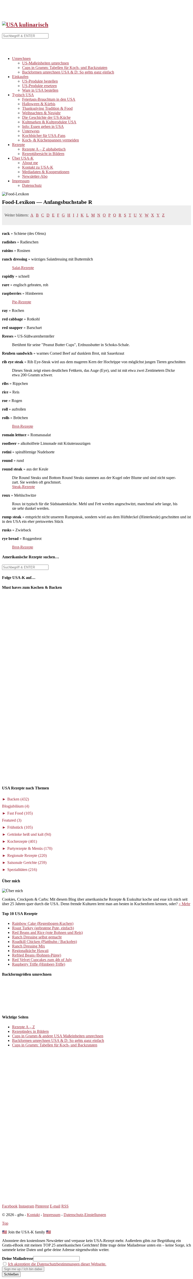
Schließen (11, 1274)
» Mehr (184, 904)
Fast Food (20, 813)
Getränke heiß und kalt (29, 834)
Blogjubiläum (15, 806)
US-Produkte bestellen (40, 81)
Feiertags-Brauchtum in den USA (48, 99)
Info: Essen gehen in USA (43, 126)
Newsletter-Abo (34, 176)
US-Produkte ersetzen (39, 86)
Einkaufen (20, 77)
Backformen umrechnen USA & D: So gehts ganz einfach (68, 72)
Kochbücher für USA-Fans (43, 135)
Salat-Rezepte (23, 268)
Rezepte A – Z (23, 1027)
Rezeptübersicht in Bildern (43, 154)
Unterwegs (30, 131)
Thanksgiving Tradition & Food (47, 108)
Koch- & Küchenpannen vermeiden (50, 140)
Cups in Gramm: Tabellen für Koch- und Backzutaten (64, 67)
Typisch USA (23, 95)
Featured (11, 820)
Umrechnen (21, 58)
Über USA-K (23, 158)
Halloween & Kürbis (38, 104)
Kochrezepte (22, 841)
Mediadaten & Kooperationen (45, 172)
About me (30, 163)
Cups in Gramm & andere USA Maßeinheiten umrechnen (57, 1036)
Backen (18, 799)
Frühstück (20, 827)
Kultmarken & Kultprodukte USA (49, 122)
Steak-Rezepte (23, 487)
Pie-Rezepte (21, 302)
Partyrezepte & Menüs (29, 848)
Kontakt (33, 1215)
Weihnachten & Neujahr (41, 113)
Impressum (20, 181)
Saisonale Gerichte (26, 862)
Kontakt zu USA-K (37, 167)
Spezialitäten (22, 869)
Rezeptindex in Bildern (30, 1031)
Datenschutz (32, 185)
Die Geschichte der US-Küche (46, 117)
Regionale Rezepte (27, 855)
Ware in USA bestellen (40, 90)
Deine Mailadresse (17, 1258)
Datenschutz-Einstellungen (85, 1215)
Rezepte (18, 144)
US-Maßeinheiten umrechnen (45, 63)
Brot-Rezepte (22, 426)
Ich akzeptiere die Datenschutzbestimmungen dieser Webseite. (57, 1264)
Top (5, 1223)
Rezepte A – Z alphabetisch (44, 149)
